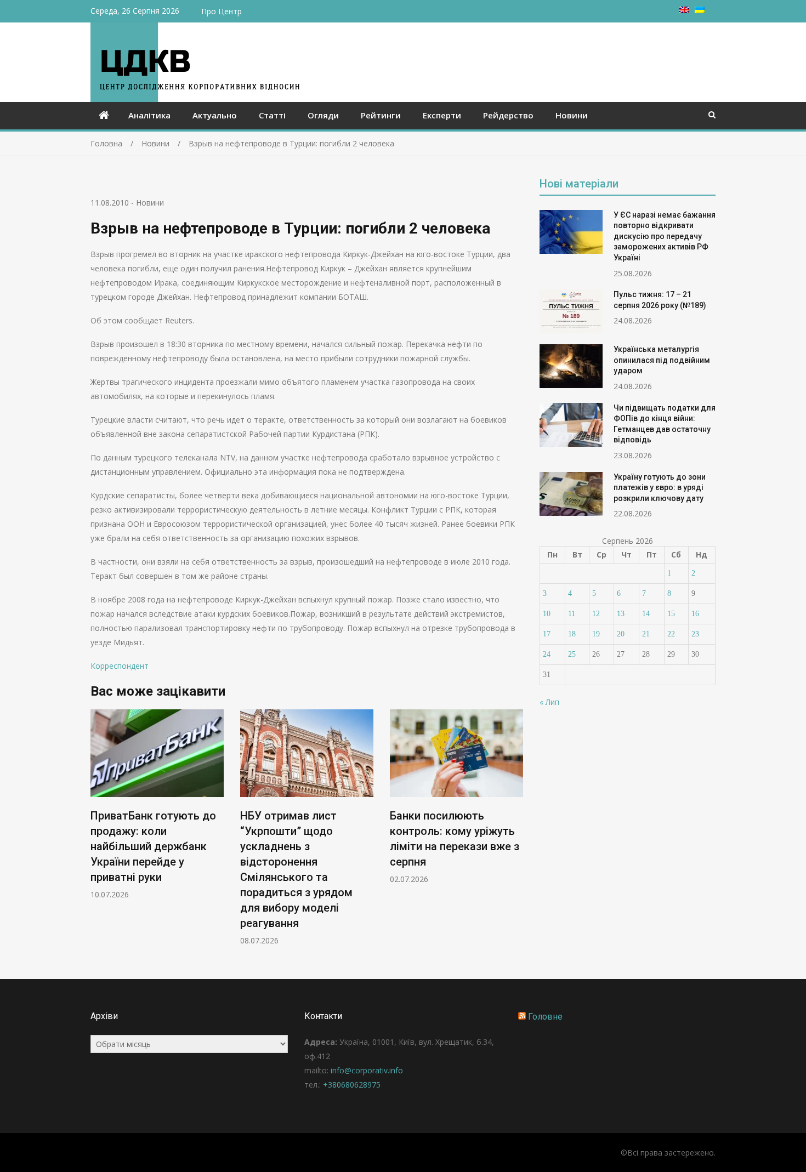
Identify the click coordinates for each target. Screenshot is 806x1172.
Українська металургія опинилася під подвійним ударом (662, 360)
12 (596, 614)
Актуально (214, 115)
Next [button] (516, 833)
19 (596, 634)
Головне (545, 1016)
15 (671, 614)
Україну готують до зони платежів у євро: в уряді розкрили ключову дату (660, 488)
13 (621, 614)
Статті (272, 115)
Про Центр (221, 11)
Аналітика (149, 115)
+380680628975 (352, 1084)
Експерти (442, 115)
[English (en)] (684, 10)
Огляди (323, 115)
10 (546, 614)
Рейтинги (381, 115)
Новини (571, 115)
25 (572, 654)
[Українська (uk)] (700, 10)
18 (572, 634)
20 (621, 634)
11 (571, 614)
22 (671, 634)
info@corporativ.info (367, 1070)
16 (695, 614)
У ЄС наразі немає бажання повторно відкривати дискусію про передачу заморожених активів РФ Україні (665, 236)
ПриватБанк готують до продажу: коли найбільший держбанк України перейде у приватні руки (153, 846)
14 (646, 614)
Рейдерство (508, 115)
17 (546, 634)
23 (695, 634)
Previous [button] (97, 833)
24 (546, 654)
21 (646, 634)
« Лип (549, 702)
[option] (157, 804)
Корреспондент (119, 666)
